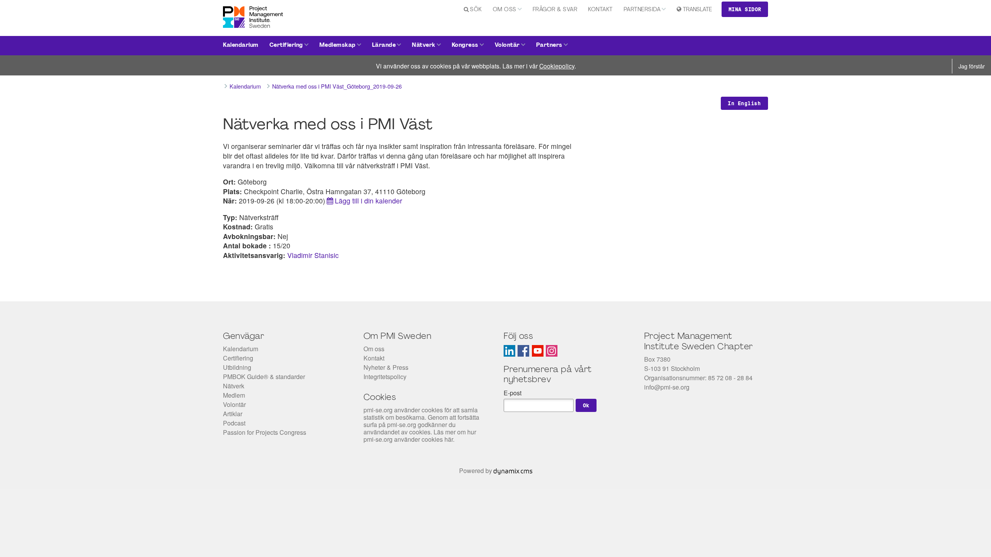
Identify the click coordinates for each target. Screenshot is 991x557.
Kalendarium (241, 45)
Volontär (507, 45)
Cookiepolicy (556, 66)
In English (744, 103)
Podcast (234, 423)
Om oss (504, 10)
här (448, 439)
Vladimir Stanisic (313, 255)
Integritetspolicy (384, 376)
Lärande (384, 45)
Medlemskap (337, 45)
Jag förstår (971, 66)
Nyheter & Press (385, 367)
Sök (476, 10)
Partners (549, 45)
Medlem (234, 395)
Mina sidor (745, 9)
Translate (697, 10)
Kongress (465, 45)
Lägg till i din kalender (368, 200)
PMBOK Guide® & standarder (264, 376)
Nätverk (423, 45)
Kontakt (600, 10)
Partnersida (642, 10)
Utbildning (237, 367)
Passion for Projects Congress (264, 432)
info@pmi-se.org (666, 387)
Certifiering (286, 45)
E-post (512, 392)
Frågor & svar (555, 10)
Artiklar (232, 413)
